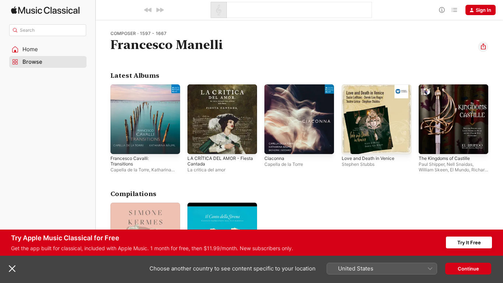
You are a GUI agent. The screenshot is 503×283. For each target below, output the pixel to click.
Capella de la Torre (129, 169)
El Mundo (459, 169)
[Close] (12, 268)
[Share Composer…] (483, 47)
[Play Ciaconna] (273, 144)
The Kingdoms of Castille (447, 87)
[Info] (442, 10)
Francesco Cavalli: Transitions (144, 87)
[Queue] (454, 10)
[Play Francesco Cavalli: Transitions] (119, 144)
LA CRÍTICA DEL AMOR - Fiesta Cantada (215, 90)
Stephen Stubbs (358, 164)
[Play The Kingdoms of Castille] (427, 144)
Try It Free (469, 242)
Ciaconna (274, 87)
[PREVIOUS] (148, 10)
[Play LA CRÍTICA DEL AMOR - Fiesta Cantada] (196, 144)
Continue (468, 269)
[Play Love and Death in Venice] (350, 144)
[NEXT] (160, 10)
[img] (45, 10)
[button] (48, 49)
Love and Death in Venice (371, 87)
